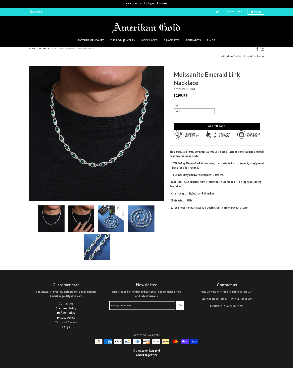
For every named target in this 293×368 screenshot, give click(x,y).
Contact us (66, 303)
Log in (216, 12)
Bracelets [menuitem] (172, 40)
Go (180, 305)
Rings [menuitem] (211, 40)
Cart (257, 12)
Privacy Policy (66, 317)
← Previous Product (231, 56)
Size (176, 106)
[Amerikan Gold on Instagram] (262, 49)
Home (32, 49)
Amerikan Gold (184, 89)
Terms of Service (66, 322)
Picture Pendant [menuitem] (91, 40)
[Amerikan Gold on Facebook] (257, 49)
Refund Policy (66, 313)
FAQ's (66, 327)
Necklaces (45, 49)
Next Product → (255, 56)
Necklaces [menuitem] (149, 40)
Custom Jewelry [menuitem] (122, 40)
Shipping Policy (66, 308)
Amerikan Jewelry (146, 355)
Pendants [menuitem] (193, 40)
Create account (234, 12)
